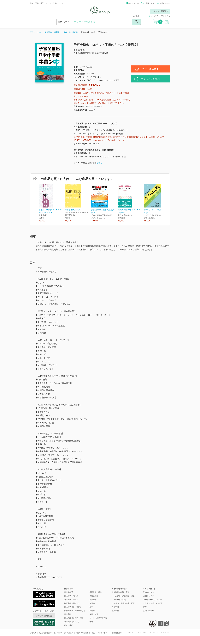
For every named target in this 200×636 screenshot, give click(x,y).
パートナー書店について (153, 600)
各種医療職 (93, 596)
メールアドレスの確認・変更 (123, 596)
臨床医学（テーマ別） (73, 607)
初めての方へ (133, 3)
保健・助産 (68, 625)
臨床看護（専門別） (72, 622)
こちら (99, 163)
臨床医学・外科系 (71, 600)
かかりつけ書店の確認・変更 (123, 603)
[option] (52, 203)
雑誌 (91, 622)
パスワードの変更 (119, 600)
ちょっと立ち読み (150, 79)
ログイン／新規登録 (160, 11)
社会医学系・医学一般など (74, 611)
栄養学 (92, 603)
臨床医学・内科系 (71, 596)
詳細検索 (136, 16)
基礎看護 (67, 614)
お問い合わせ (165, 3)
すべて (39, 32)
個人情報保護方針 (45, 633)
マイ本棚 (115, 607)
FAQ (145, 607)
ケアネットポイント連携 (153, 603)
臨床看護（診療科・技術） (74, 618)
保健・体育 (93, 614)
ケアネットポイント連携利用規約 (109, 633)
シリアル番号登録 (44, 615)
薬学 (91, 607)
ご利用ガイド (149, 3)
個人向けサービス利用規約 (63, 633)
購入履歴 (115, 611)
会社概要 (33, 633)
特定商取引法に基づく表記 (85, 633)
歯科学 (92, 611)
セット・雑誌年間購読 (98, 618)
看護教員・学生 (95, 592)
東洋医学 (92, 600)
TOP (31, 32)
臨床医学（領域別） (52, 32)
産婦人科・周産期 (71, 32)
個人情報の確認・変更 (120, 592)
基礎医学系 (68, 592)
